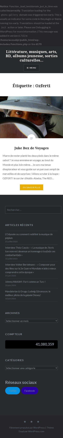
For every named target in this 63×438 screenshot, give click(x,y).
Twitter (13, 390)
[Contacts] (24, 421)
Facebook (30, 390)
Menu (33, 68)
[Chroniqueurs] (31, 421)
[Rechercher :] (33, 210)
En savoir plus (31, 187)
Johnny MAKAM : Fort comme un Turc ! (25, 281)
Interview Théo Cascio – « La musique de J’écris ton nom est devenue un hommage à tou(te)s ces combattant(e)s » (30, 251)
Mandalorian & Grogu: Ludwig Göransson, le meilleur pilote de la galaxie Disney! (27, 293)
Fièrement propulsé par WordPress (27, 427)
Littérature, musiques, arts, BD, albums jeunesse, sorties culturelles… (32, 56)
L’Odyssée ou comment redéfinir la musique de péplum (29, 236)
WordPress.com (36, 431)
